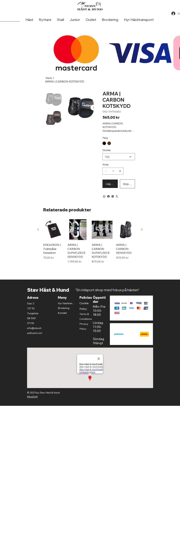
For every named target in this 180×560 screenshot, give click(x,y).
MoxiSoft (32, 402)
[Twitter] (117, 202)
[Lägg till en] (120, 176)
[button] (29, 19)
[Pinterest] (112, 202)
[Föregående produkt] (38, 235)
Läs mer (107, 136)
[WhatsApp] (104, 202)
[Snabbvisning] (53, 235)
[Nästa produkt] (142, 235)
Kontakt (62, 318)
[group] (90, 249)
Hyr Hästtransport (66, 309)
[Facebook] (108, 202)
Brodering (63, 313)
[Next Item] (93, 107)
